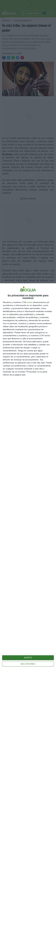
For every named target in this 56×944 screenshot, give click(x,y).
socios (30, 302)
